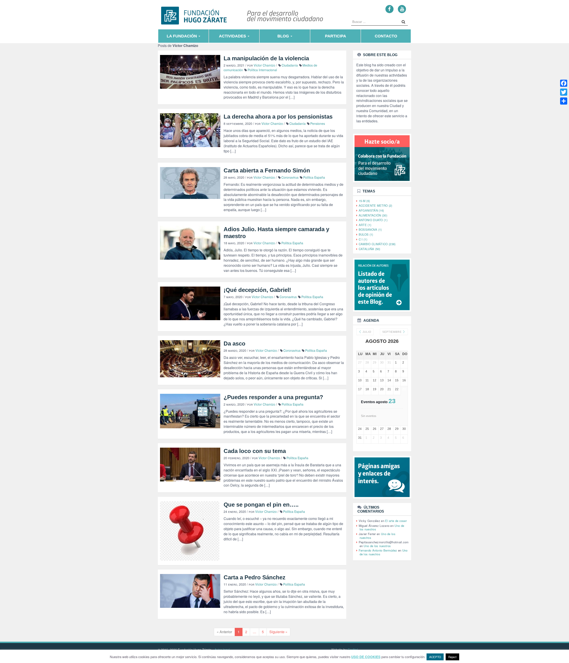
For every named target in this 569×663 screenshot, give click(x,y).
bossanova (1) (370, 229)
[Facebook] (389, 8)
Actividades (233, 36)
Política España (314, 177)
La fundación (182, 36)
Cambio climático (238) (377, 244)
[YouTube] (402, 8)
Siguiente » (278, 631)
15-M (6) (364, 201)
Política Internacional (262, 70)
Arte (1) (365, 225)
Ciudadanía (290, 65)
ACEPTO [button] (435, 657)
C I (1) (363, 239)
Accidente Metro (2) (375, 205)
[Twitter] (563, 92)
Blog (283, 36)
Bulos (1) (366, 234)
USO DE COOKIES (366, 657)
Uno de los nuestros (377, 546)
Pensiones (317, 123)
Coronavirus (290, 177)
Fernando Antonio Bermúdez (378, 550)
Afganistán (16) (371, 210)
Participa (335, 36)
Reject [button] (452, 657)
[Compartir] (563, 101)
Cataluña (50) (369, 249)
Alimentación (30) (373, 215)
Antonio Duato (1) (373, 220)
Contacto (386, 36)
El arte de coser (396, 521)
